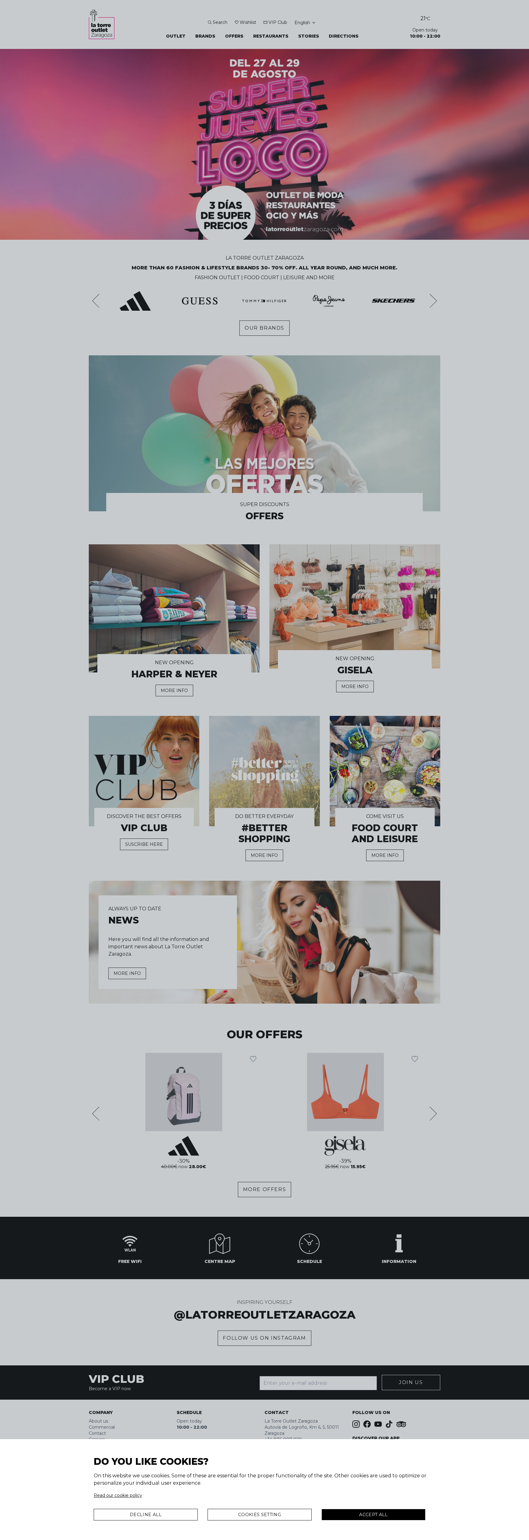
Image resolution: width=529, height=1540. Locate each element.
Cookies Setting (259, 1514)
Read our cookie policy (118, 1495)
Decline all (146, 1514)
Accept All (373, 1514)
